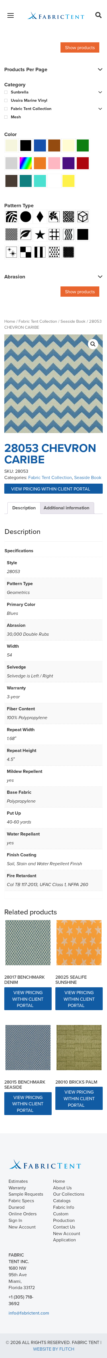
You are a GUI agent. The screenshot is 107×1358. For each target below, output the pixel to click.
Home (9, 321)
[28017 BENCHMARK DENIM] (28, 942)
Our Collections (68, 1194)
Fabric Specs (21, 1200)
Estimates (18, 1181)
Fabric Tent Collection (38, 321)
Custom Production (64, 1217)
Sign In (15, 1220)
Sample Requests (26, 1194)
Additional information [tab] (66, 507)
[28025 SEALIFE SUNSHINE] (79, 942)
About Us (62, 1187)
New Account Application (66, 1236)
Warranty (17, 1187)
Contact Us (64, 1227)
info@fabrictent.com (29, 1313)
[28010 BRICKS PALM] (79, 1047)
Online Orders (23, 1214)
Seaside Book (73, 321)
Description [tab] (24, 507)
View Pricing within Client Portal (51, 489)
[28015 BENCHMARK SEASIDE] (28, 1047)
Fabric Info (63, 1207)
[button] (93, 344)
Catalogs (61, 1200)
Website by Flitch (53, 1349)
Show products (80, 47)
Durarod (17, 1207)
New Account (22, 1227)
